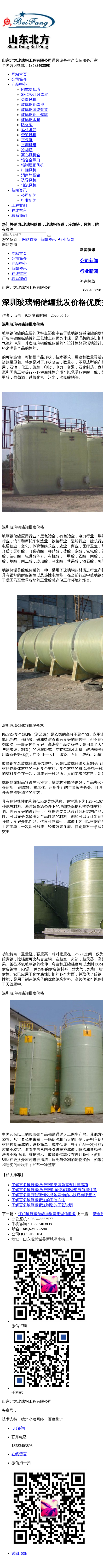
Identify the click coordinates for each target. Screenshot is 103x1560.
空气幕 (27, 140)
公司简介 (19, 79)
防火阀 (27, 125)
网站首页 (19, 74)
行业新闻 (28, 200)
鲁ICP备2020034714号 (35, 1410)
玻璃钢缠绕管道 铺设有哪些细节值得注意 (54, 1190)
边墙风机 (28, 99)
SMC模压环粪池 (34, 94)
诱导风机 (28, 180)
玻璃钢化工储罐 (34, 115)
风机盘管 (28, 130)
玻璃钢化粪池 (32, 105)
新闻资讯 (19, 190)
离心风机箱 (30, 155)
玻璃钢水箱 (30, 120)
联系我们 (19, 215)
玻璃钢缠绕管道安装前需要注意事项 (49, 1185)
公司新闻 (28, 195)
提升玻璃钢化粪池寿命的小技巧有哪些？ (53, 1195)
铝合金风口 (30, 160)
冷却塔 (27, 150)
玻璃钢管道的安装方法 (38, 1200)
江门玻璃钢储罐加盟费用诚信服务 (47, 1214)
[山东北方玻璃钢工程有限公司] (29, 56)
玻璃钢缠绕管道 (34, 110)
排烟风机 (28, 170)
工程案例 (19, 205)
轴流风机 (28, 185)
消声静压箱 (30, 175)
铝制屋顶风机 (32, 165)
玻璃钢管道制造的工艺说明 (42, 1205)
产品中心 (19, 84)
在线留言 (19, 210)
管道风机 (28, 135)
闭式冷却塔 (30, 89)
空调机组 (28, 145)
